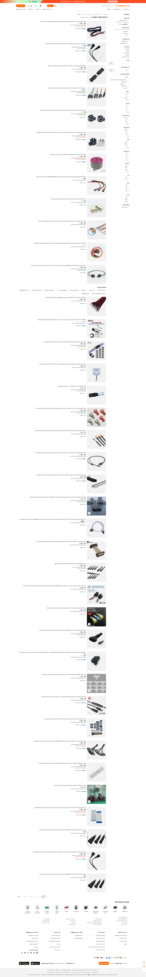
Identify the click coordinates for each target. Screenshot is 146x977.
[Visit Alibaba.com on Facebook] (37, 953)
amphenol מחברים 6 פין (62, 290)
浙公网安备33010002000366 (98, 974)
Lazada (73, 970)
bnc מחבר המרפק (71, 919)
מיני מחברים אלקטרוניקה (36, 290)
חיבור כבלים (124, 924)
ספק (77, 28)
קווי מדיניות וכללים (100, 949)
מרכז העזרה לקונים (56, 935)
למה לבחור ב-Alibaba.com (121, 935)
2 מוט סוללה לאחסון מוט (49, 290)
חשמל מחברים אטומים (74, 290)
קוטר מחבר (47, 919)
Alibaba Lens (119, 963)
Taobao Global (79, 970)
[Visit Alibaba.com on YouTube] (25, 953)
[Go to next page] (22, 896)
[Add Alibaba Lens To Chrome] (104, 963)
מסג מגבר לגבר (97, 924)
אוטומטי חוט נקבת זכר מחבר (94, 922)
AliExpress (51, 970)
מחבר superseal (85, 293)
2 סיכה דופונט (92, 290)
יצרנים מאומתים (79, 935)
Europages (95, 970)
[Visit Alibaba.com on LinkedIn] (34, 953)
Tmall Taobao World (65, 970)
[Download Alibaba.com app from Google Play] (24, 963)
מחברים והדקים (86, 14)
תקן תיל (74, 922)
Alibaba (105, 14)
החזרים (58, 944)
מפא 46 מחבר (46, 921)
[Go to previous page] (47, 896)
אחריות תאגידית (123, 941)
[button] (55, 6)
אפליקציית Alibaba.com (47, 963)
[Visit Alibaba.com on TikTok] (22, 953)
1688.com (57, 970)
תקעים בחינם (72, 924)
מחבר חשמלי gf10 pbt (24, 290)
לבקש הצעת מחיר (79, 938)
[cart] (35, 6)
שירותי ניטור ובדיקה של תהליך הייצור (97, 947)
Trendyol (89, 970)
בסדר (111, 63)
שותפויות (36, 947)
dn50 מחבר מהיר (122, 919)
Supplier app (69, 963)
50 (25, 896)
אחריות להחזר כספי (100, 938)
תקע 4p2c (84, 290)
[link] (144, 963)
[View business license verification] (86, 974)
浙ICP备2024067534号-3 (112, 974)
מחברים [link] (79, 14)
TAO (85, 970)
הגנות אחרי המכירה (100, 944)
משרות (125, 944)
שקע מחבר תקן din (101, 290)
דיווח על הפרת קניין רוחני (54, 947)
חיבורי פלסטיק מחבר (121, 921)
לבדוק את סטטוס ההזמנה (32, 941)
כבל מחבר (73, 921)
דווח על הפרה (57, 949)
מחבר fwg (124, 922)
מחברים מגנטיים (97, 921)
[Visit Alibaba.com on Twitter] (31, 953)
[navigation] (118, 456)
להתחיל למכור (35, 938)
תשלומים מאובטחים (100, 935)
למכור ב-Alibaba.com (33, 935)
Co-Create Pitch (123, 938)
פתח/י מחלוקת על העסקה (54, 941)
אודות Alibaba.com (122, 932)
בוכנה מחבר (98, 919)
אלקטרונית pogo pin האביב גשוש (98, 293)
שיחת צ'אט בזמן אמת (55, 938)
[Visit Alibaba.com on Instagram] (28, 953)
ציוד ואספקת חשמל (97, 14)
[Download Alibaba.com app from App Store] (35, 963)
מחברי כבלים (46, 922)
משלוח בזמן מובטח (100, 941)
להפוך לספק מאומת (33, 944)
